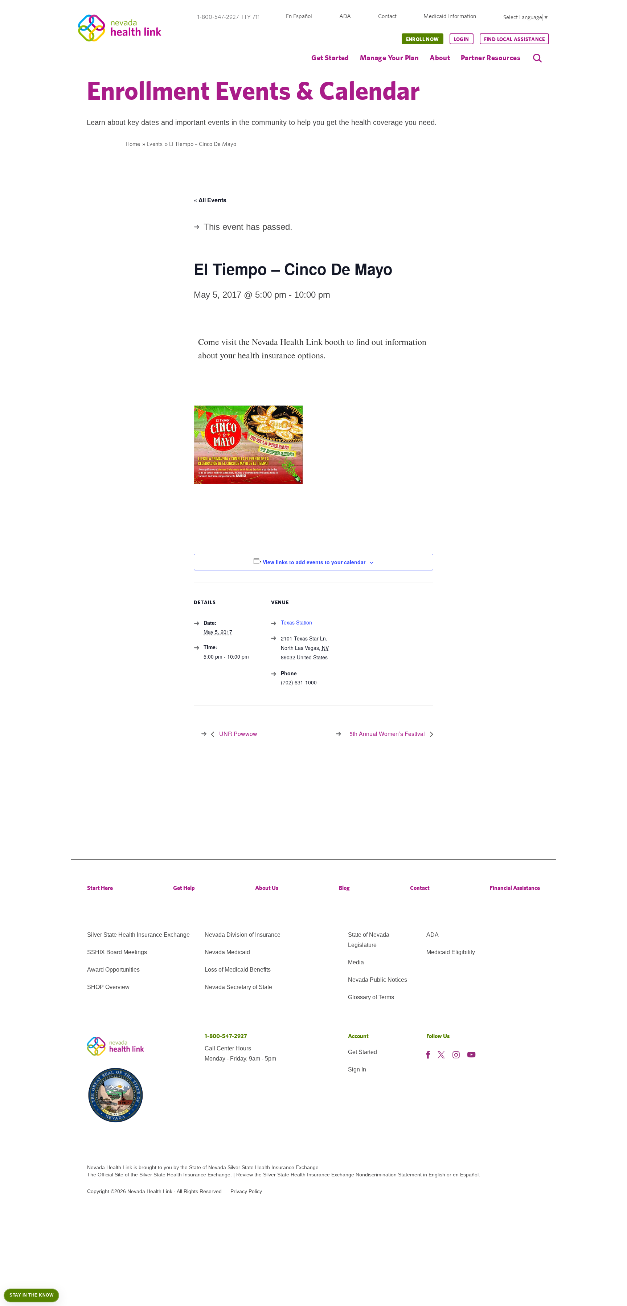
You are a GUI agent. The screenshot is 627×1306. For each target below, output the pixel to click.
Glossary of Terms (371, 997)
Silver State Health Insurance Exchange (138, 935)
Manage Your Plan (389, 57)
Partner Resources (490, 57)
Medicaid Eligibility (450, 952)
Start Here (100, 887)
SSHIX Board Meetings (117, 952)
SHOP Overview (108, 987)
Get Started (330, 57)
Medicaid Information (449, 16)
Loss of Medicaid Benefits (238, 970)
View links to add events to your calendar (314, 562)
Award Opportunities (113, 970)
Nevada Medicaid (227, 952)
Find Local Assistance (514, 39)
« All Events (210, 200)
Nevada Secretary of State (238, 987)
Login (461, 39)
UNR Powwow (237, 733)
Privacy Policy (246, 1191)
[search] (537, 58)
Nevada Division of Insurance (242, 935)
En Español (299, 16)
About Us (266, 887)
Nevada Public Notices (377, 980)
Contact (387, 16)
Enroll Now (422, 39)
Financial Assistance (515, 887)
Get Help (184, 887)
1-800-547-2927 (226, 1036)
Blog (344, 887)
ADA (345, 16)
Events (155, 144)
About (440, 57)
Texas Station (296, 622)
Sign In (357, 1069)
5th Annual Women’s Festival (387, 733)
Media (356, 962)
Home (133, 144)
